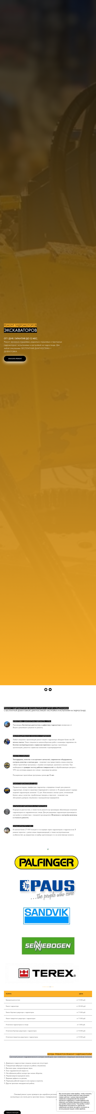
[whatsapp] (45, 689)
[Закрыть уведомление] (93, 1093)
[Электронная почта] (50, 689)
